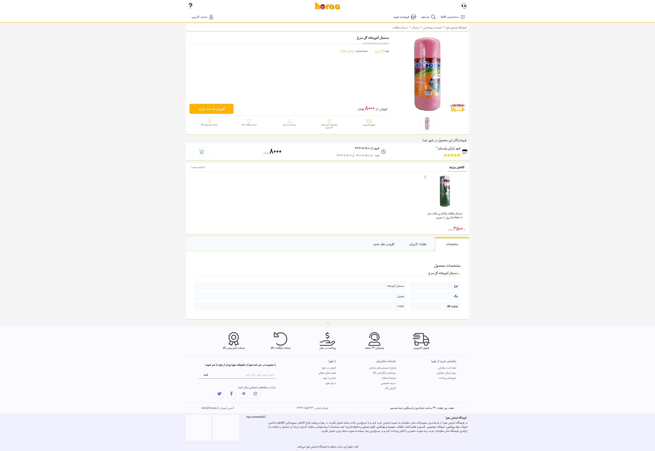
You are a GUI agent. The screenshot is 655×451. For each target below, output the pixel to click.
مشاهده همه (198, 167)
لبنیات (464, 427)
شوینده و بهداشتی (432, 28)
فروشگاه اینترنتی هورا (456, 28)
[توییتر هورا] (219, 394)
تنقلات (400, 427)
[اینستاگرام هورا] (255, 394)
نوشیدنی (431, 427)
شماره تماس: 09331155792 (312, 408)
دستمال (415, 28)
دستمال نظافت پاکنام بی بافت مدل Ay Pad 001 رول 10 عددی (445, 216)
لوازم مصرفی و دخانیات (363, 427)
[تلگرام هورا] (243, 394)
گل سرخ (379, 51)
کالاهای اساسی (276, 423)
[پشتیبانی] (463, 6)
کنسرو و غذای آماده (415, 427)
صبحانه (441, 427)
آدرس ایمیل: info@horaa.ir (217, 408)
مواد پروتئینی (453, 427)
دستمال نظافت (400, 28)
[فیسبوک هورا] (231, 394)
